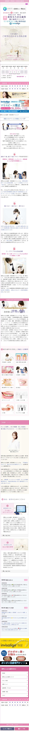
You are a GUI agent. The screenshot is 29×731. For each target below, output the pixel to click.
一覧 (26, 579)
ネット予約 (22, 728)
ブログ (3, 695)
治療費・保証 (5, 691)
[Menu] (26, 4)
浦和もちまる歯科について (8, 676)
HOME (3, 673)
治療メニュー (5, 684)
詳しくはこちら (6, 535)
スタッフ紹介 (5, 680)
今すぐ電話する (8, 728)
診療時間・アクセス (6, 688)
